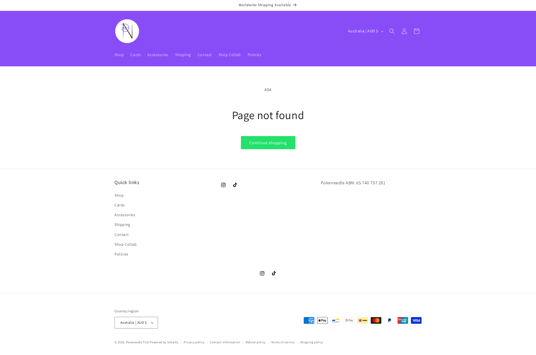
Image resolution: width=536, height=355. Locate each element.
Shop (119, 195)
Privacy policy (194, 342)
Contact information (225, 342)
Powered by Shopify (164, 342)
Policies (121, 254)
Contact (121, 234)
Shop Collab (125, 244)
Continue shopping (268, 142)
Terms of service (283, 342)
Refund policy (255, 342)
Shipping (122, 224)
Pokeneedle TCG (137, 342)
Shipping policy (311, 342)
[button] (392, 31)
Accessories (124, 214)
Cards (119, 204)
